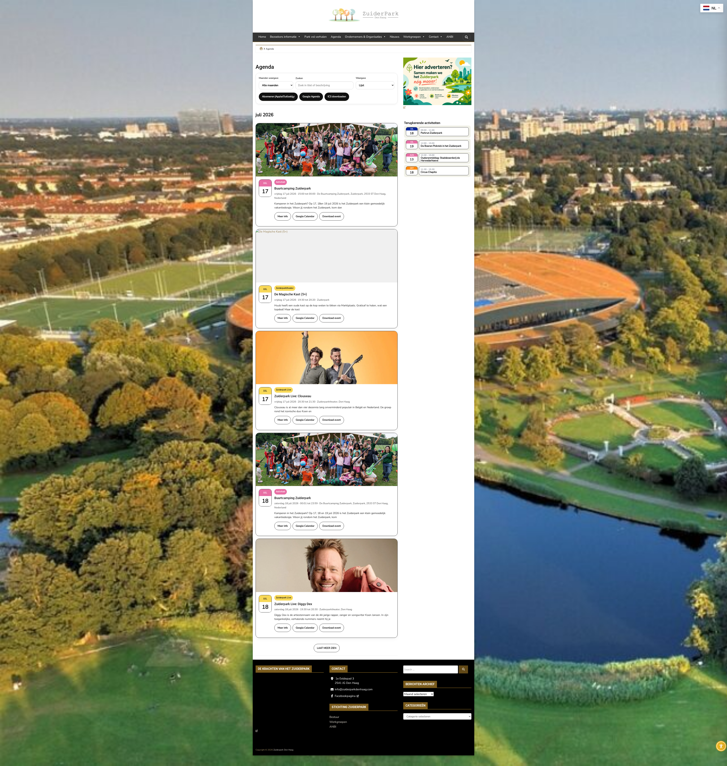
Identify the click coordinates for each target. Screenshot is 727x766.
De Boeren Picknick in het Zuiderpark (441, 146)
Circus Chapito (429, 172)
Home (262, 37)
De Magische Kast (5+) (290, 294)
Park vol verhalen (315, 37)
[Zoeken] (463, 669)
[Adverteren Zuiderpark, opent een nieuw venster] (437, 84)
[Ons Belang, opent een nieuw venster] (289, 705)
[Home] (261, 48)
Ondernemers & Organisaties (363, 37)
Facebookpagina (345, 696)
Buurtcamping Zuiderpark (292, 188)
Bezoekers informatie (283, 37)
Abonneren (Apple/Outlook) (277, 96)
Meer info (283, 216)
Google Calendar (305, 216)
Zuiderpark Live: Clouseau (292, 396)
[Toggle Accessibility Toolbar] (721, 746)
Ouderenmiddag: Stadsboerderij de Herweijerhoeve (440, 159)
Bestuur (334, 717)
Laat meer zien (326, 648)
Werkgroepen (412, 37)
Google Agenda (311, 96)
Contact (433, 37)
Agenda (336, 37)
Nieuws (394, 37)
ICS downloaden (337, 96)
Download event (331, 216)
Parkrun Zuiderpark (431, 133)
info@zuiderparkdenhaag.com (354, 689)
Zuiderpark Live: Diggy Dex (293, 604)
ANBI (449, 37)
